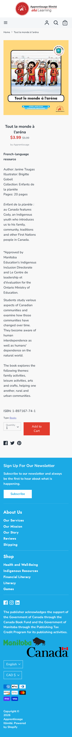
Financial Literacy (17, 577)
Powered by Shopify (14, 725)
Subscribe (17, 494)
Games (8, 589)
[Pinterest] (17, 603)
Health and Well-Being (20, 564)
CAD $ (11, 675)
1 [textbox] (7, 428)
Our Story (11, 532)
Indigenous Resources (20, 571)
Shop (8, 556)
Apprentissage (21, 144)
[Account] (46, 22)
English (11, 664)
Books (13, 417)
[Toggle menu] (5, 22)
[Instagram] (11, 603)
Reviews (9, 538)
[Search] (55, 22)
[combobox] (12, 426)
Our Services (13, 520)
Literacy (9, 583)
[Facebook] (5, 603)
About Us (12, 512)
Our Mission (12, 526)
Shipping (10, 544)
